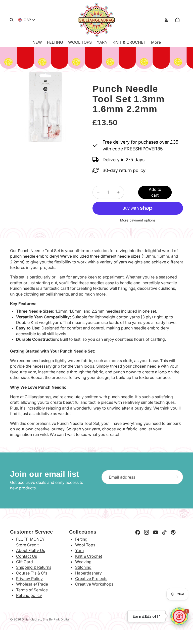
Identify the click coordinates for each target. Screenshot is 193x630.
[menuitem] (156, 42)
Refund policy (29, 595)
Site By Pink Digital (56, 619)
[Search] (11, 19)
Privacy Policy (29, 578)
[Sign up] (176, 477)
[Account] (166, 19)
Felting (81, 539)
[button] (179, 616)
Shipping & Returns (33, 567)
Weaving (83, 561)
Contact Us (26, 556)
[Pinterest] (173, 532)
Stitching (83, 567)
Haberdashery (88, 573)
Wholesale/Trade (32, 584)
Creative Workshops (94, 584)
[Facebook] (138, 532)
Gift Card (24, 561)
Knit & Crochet (88, 556)
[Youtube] (156, 532)
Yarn (79, 550)
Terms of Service (32, 589)
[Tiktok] (164, 532)
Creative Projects (91, 578)
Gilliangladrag (31, 619)
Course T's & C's (31, 573)
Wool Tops (85, 544)
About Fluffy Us (30, 550)
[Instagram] (146, 532)
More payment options (138, 220)
